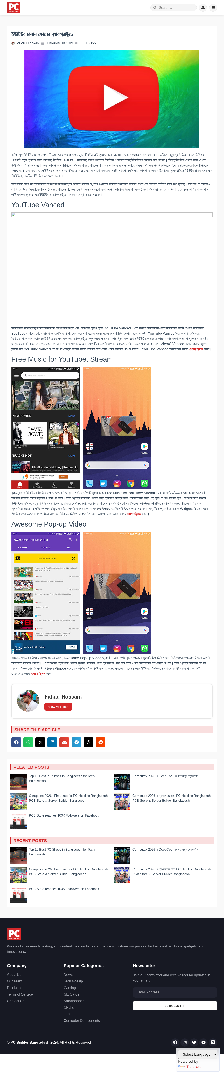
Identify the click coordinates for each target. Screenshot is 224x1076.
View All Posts (58, 707)
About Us (14, 975)
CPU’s (69, 1007)
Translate (193, 1066)
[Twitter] (194, 1042)
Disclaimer (15, 988)
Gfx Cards (71, 994)
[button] (16, 742)
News (68, 975)
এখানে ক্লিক (196, 349)
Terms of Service (20, 994)
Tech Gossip (89, 43)
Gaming (70, 988)
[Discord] (213, 1042)
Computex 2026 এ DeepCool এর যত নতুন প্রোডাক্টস (165, 776)
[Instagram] (184, 1042)
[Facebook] (175, 1042)
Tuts (67, 1014)
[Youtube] (203, 1042)
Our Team (14, 981)
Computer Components (82, 1020)
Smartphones (74, 1001)
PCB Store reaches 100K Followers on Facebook (64, 815)
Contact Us (15, 1001)
